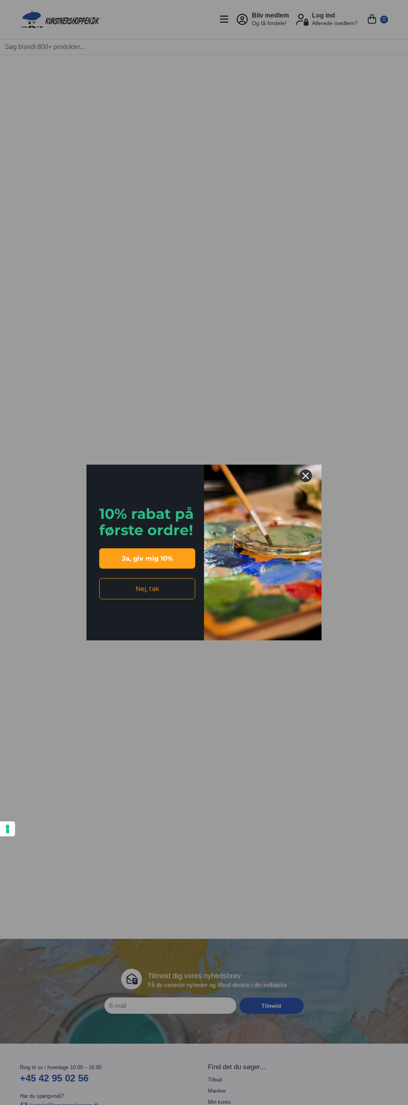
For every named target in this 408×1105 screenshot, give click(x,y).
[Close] (306, 476)
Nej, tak (147, 589)
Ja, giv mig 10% (147, 558)
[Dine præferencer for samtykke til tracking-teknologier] (7, 828)
